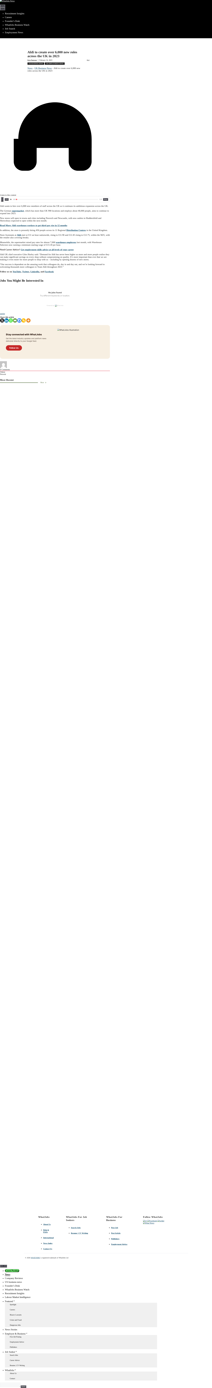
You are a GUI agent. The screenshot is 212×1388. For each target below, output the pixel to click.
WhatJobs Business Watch (17, 25)
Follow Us (14, 348)
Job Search (10, 28)
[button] (1, 3)
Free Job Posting (15, 1337)
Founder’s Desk (12, 21)
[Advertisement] (23, 1156)
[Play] (2, 199)
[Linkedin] (6, 320)
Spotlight (13, 1305)
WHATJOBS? (35, 1258)
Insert (23, 1387)
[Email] (15, 320)
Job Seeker (10, 1352)
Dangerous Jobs (15, 1325)
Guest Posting (12, 1270)
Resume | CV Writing (79, 1233)
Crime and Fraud (16, 1320)
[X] (2, 320)
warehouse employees (66, 242)
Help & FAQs (46, 1231)
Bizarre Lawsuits (15, 1315)
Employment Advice (119, 1244)
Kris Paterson (32, 60)
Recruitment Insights (14, 13)
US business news (13, 1282)
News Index (48, 1243)
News (30, 68)
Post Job (114, 1228)
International (48, 1238)
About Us (47, 1224)
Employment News (14, 32)
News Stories (11, 1329)
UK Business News (36, 63)
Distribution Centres (76, 230)
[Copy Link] (23, 320)
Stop (105, 199)
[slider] (57, 199)
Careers (8, 17)
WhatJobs (9, 1370)
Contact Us (47, 1249)
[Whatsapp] (11, 320)
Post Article (115, 1233)
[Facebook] (19, 320)
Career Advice (15, 1360)
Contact (12, 1378)
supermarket (18, 211)
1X (7, 199)
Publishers (115, 1239)
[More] (28, 320)
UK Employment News (54, 63)
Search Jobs (76, 1228)
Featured (9, 1301)
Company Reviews (14, 1278)
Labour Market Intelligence (17, 1297)
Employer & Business (15, 1333)
